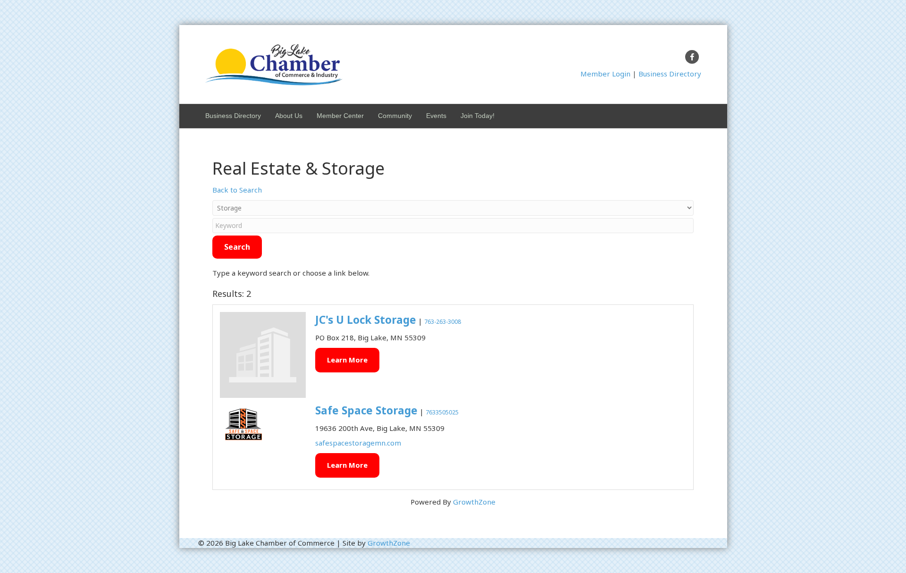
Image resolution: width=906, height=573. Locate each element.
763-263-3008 (442, 322)
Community (395, 115)
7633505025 (442, 412)
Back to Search (237, 189)
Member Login (605, 73)
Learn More (347, 359)
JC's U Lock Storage (365, 319)
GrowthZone (474, 501)
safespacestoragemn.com (358, 442)
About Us (288, 115)
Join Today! (478, 115)
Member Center (340, 115)
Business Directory (669, 73)
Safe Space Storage (366, 410)
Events (436, 115)
